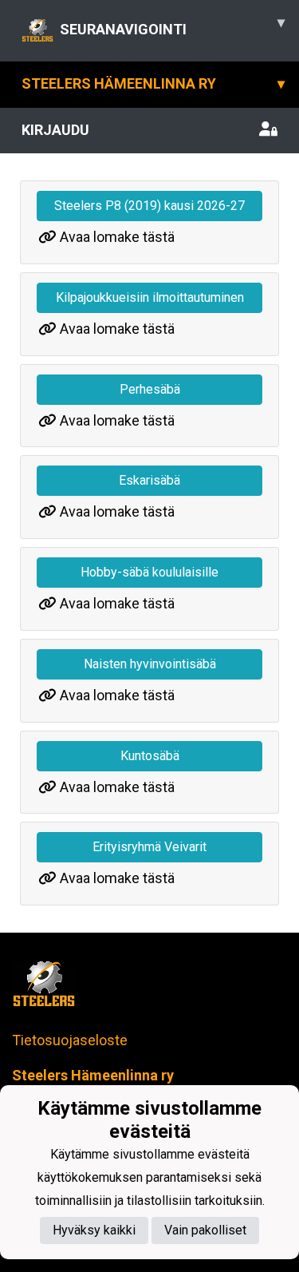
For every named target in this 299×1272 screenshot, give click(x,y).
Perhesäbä (150, 389)
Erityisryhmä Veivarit (149, 846)
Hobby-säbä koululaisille (149, 572)
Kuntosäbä (149, 755)
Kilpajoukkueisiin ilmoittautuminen (150, 297)
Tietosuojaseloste (70, 1040)
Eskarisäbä (149, 480)
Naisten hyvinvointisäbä (150, 664)
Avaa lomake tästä (117, 236)
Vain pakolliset (205, 1230)
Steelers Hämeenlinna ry (153, 83)
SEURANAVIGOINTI (172, 26)
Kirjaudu (55, 129)
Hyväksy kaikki (94, 1230)
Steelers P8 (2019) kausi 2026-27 (149, 205)
